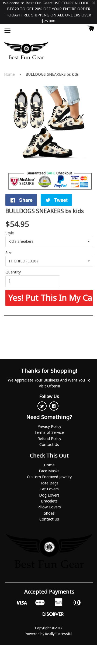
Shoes (49, 513)
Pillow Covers (49, 506)
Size (8, 252)
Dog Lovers (49, 495)
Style (9, 232)
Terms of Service (49, 432)
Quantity (13, 272)
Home (9, 74)
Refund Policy (49, 438)
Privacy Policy (49, 426)
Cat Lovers (49, 488)
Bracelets (49, 501)
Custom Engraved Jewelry (49, 476)
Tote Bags (49, 483)
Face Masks (49, 470)
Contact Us (49, 444)
